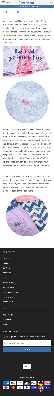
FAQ (4, 278)
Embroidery (7, 258)
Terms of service (9, 297)
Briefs (5, 325)
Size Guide (7, 273)
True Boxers (29, 378)
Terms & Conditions (10, 292)
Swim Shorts (7, 320)
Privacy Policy (8, 282)
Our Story (6, 268)
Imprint (5, 263)
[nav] (6, 2)
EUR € (27, 366)
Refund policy (8, 302)
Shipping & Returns (10, 287)
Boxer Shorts (8, 315)
